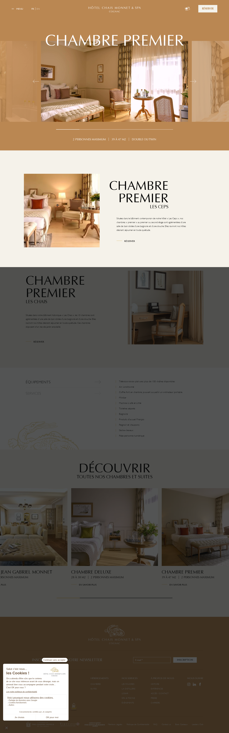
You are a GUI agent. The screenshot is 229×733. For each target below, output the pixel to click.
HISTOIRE (155, 684)
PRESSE (154, 698)
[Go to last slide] (17, 543)
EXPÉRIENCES (157, 689)
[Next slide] (212, 543)
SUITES (94, 689)
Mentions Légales (115, 724)
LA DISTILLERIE (128, 689)
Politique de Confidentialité (138, 724)
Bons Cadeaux (181, 724)
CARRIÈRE (155, 703)
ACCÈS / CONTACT (160, 693)
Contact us (166, 724)
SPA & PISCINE (128, 698)
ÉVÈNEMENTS (128, 703)
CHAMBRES (96, 684)
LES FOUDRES (128, 684)
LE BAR (125, 693)
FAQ (155, 724)
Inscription (185, 659)
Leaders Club (197, 724)
